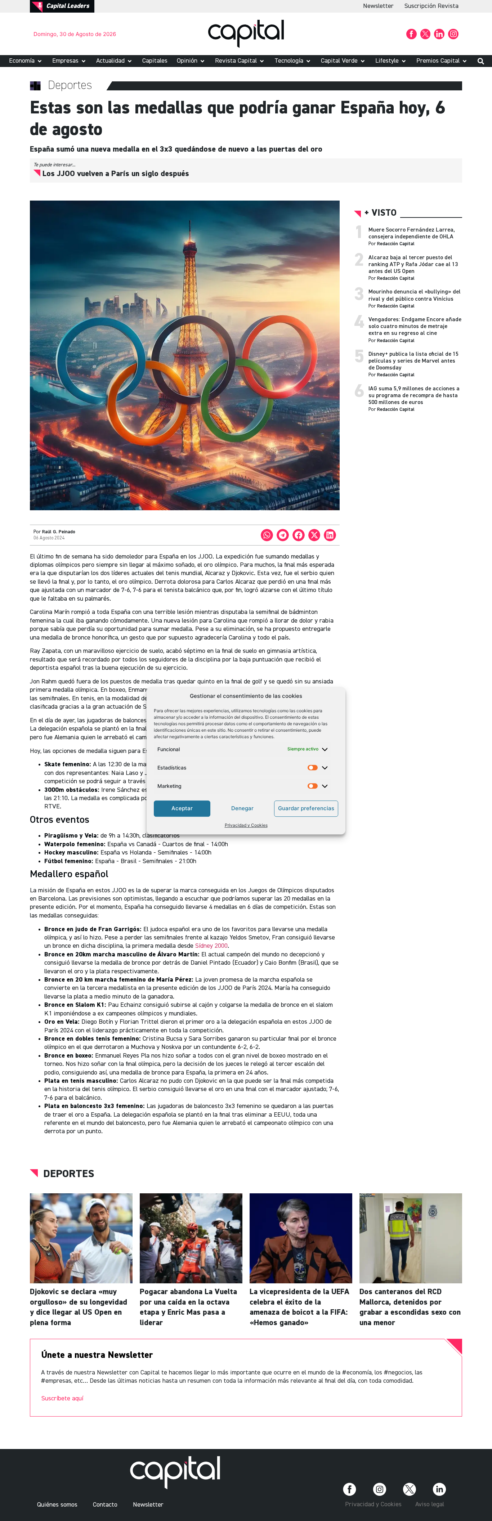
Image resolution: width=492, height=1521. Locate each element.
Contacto (105, 1505)
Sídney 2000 (211, 946)
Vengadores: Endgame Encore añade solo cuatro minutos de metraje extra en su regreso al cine (414, 326)
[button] (25, 61)
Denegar (242, 808)
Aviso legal (429, 1504)
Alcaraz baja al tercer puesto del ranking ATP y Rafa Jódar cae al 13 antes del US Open (413, 264)
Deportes (68, 1174)
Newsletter (378, 6)
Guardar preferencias (306, 808)
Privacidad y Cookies (246, 825)
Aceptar (182, 808)
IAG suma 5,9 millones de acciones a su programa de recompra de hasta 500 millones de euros (414, 395)
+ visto (380, 213)
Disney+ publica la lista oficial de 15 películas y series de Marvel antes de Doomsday (413, 361)
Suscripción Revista (431, 6)
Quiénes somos (57, 1505)
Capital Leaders (67, 6)
